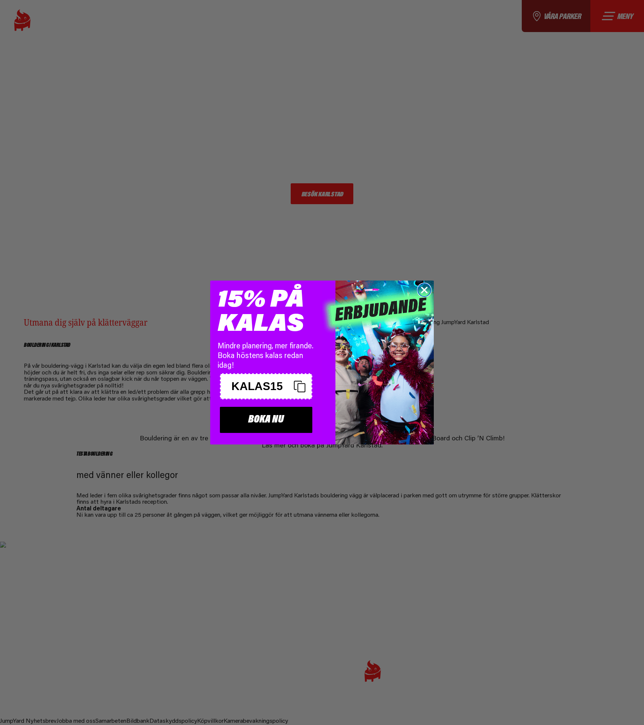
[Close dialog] (424, 290)
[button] (266, 386)
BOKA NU (266, 419)
